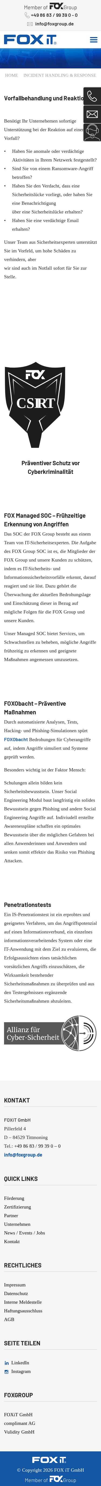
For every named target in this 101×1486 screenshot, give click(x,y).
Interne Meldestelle (23, 1302)
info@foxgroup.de (54, 24)
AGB (9, 1319)
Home (11, 75)
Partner (11, 1215)
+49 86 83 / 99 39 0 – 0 (37, 1146)
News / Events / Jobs (24, 1233)
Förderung (14, 1198)
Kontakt (12, 1241)
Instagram (21, 1371)
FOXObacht (16, 739)
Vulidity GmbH (19, 1432)
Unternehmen (17, 1224)
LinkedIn (20, 1362)
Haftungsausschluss (23, 1310)
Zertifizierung (17, 1207)
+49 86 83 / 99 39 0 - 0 (54, 15)
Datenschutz (16, 1293)
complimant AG (19, 1423)
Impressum (15, 1284)
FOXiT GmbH (18, 1414)
